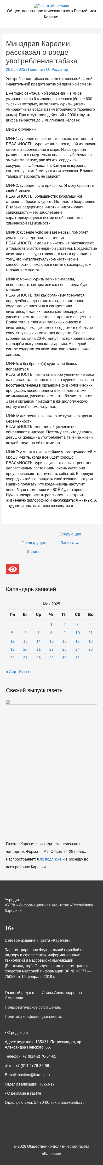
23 (64, 649)
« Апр (11, 672)
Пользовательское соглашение (32, 1007)
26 (12, 658)
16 (64, 641)
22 (51, 649)
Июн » (24, 672)
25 (90, 649)
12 (12, 641)
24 (77, 649)
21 (38, 649)
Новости (35, 69)
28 (38, 658)
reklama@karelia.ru (68, 1102)
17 (77, 641)
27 (25, 658)
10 (77, 633)
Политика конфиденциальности (33, 1016)
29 (51, 658)
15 (51, 641)
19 (12, 649)
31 (77, 658)
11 (91, 633)
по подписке (51, 859)
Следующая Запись (69, 536)
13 (25, 641)
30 (64, 658)
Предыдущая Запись (34, 536)
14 (38, 641)
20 (25, 649)
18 (90, 641)
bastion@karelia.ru (34, 1075)
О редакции (17, 1033)
